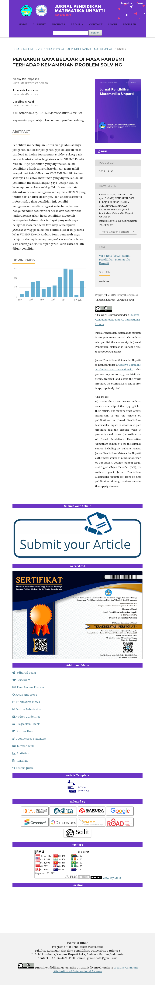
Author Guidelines (28, 716)
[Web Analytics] (96, 877)
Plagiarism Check (28, 724)
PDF (103, 151)
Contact (96, 24)
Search (95, 32)
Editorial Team (26, 672)
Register (129, 24)
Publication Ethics (28, 702)
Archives (58, 24)
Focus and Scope (26, 694)
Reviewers (23, 680)
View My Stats (112, 877)
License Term (26, 746)
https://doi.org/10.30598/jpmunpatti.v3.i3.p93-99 (50, 113)
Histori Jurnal (25, 768)
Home (23, 24)
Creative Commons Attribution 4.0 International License (117, 319)
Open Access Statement (31, 738)
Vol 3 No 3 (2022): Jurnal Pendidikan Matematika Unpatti (76, 48)
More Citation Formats (115, 231)
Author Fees (25, 731)
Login (112, 24)
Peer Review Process (30, 687)
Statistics (23, 753)
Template (22, 760)
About (76, 24)
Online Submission (28, 709)
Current (39, 24)
